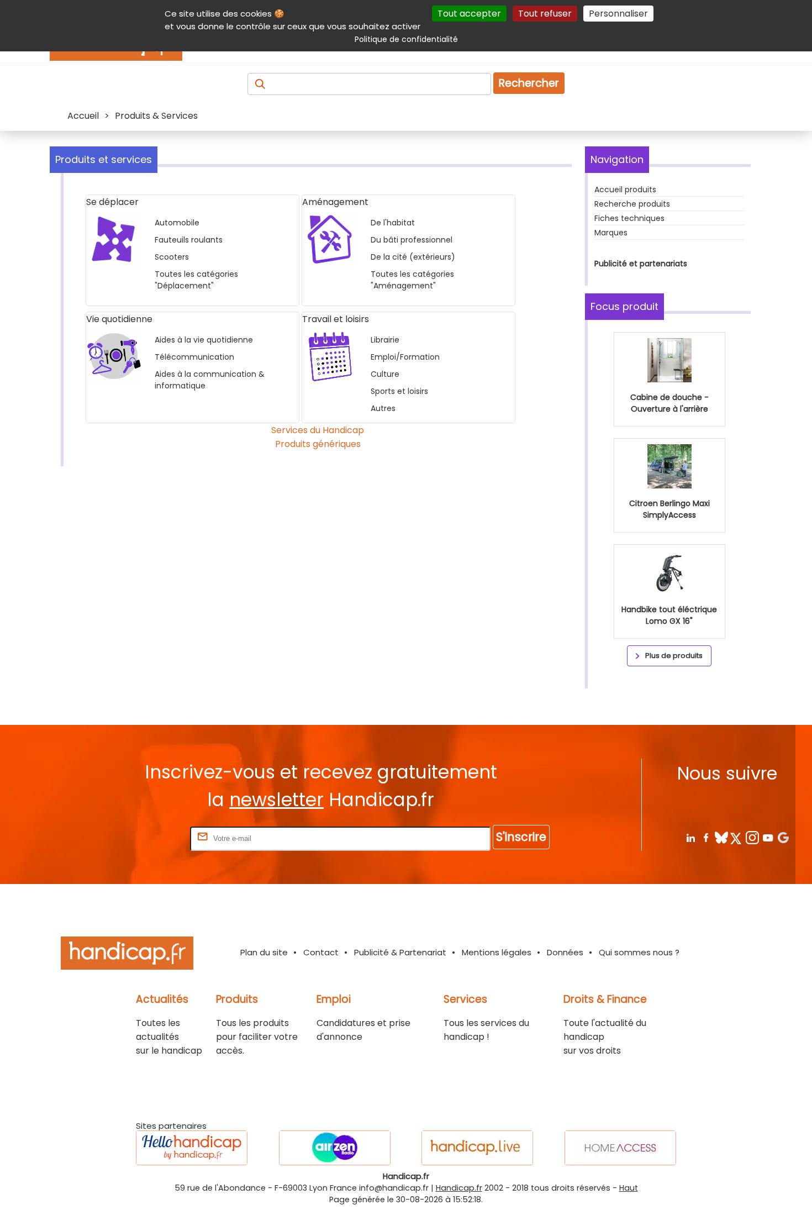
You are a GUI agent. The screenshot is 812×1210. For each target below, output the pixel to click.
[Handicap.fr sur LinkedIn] (690, 837)
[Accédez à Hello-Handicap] (191, 1147)
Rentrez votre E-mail (143, 838)
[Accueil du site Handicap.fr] (127, 955)
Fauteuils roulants (189, 239)
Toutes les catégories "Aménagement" (412, 280)
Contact (321, 952)
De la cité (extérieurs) (413, 256)
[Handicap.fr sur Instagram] (752, 837)
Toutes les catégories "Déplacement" (196, 280)
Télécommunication (194, 356)
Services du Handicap (317, 430)
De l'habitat (393, 222)
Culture (385, 374)
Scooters (172, 256)
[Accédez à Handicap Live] (477, 1147)
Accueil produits (625, 189)
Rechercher (529, 83)
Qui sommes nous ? (639, 952)
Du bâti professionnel (411, 239)
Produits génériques (318, 444)
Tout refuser (545, 13)
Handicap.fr (459, 1187)
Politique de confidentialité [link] (406, 39)
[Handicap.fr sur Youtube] (767, 837)
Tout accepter (469, 13)
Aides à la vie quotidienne (204, 339)
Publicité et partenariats (640, 263)
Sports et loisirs (399, 391)
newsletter (276, 800)
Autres (383, 408)
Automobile (177, 222)
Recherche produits (632, 203)
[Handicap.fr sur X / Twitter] (736, 837)
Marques (611, 232)
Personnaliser (618, 13)
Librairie (385, 339)
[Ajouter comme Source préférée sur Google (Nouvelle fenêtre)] (783, 837)
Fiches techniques (629, 218)
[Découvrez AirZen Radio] (335, 1147)
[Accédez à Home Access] (620, 1147)
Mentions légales (496, 952)
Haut (628, 1187)
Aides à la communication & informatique (210, 380)
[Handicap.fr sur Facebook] (705, 837)
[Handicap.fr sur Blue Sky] (721, 837)
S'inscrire (521, 837)
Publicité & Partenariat (400, 952)
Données (565, 952)
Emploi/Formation (405, 356)
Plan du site (264, 952)
